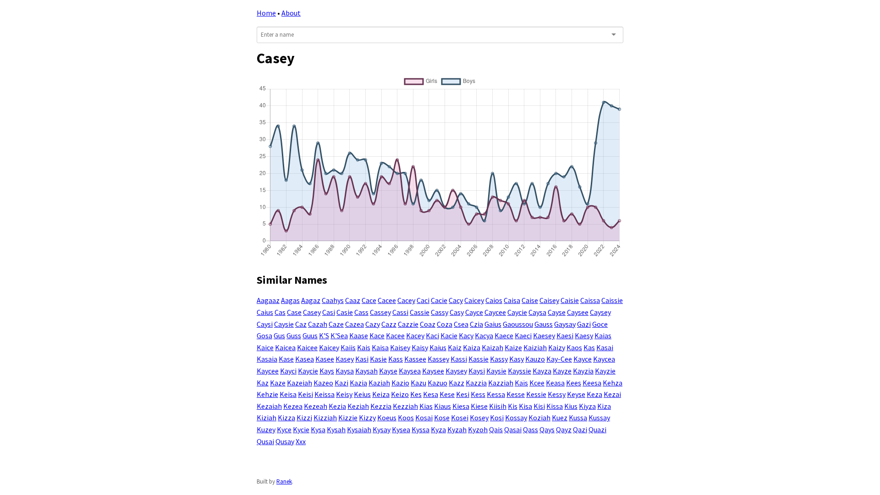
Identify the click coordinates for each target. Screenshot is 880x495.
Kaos (574, 347)
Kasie (378, 358)
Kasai (604, 347)
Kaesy (584, 335)
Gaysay (565, 324)
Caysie (284, 324)
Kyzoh (478, 429)
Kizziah (325, 417)
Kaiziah (535, 347)
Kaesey (544, 335)
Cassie (419, 312)
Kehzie (267, 394)
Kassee (415, 358)
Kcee (536, 382)
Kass (395, 358)
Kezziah (405, 406)
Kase (286, 358)
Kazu (418, 382)
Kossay (516, 417)
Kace (377, 335)
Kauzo (535, 358)
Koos (406, 417)
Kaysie (496, 370)
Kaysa (345, 370)
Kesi (462, 394)
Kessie (536, 394)
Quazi (597, 429)
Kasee (324, 358)
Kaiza (471, 347)
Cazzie (408, 324)
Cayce (474, 312)
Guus (310, 335)
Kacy (466, 335)
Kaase (358, 335)
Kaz (263, 382)
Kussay (599, 417)
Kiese (479, 406)
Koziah (539, 417)
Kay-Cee (559, 358)
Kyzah (457, 429)
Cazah (317, 324)
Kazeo (323, 382)
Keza (594, 394)
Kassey (438, 358)
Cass (361, 312)
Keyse (576, 394)
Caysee (577, 312)
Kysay (381, 429)
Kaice (265, 347)
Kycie (301, 429)
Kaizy (556, 347)
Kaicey (329, 347)
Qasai (513, 429)
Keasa (555, 382)
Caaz (352, 300)
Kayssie (519, 370)
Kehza (612, 382)
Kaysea (410, 370)
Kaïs (521, 382)
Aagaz (310, 300)
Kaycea (604, 358)
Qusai (265, 441)
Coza (444, 324)
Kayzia (583, 370)
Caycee (495, 312)
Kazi (341, 382)
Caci (423, 300)
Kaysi (476, 370)
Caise (530, 300)
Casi (328, 312)
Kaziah (379, 382)
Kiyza (587, 406)
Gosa (264, 335)
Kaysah (366, 370)
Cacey (406, 300)
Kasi (361, 358)
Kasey (345, 358)
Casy (457, 312)
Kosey (479, 417)
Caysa (537, 312)
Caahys (333, 300)
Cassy (439, 312)
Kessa (496, 394)
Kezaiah (269, 406)
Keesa (592, 382)
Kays (326, 370)
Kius (571, 406)
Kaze (278, 382)
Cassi (400, 312)
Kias (426, 406)
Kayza (542, 370)
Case (294, 312)
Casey (312, 312)
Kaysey (456, 370)
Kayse (388, 370)
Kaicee (307, 347)
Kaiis (348, 347)
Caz (301, 324)
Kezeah (315, 406)
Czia (476, 324)
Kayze (562, 370)
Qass (530, 429)
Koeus (386, 417)
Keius (362, 394)
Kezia (337, 406)
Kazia (358, 382)
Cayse (557, 312)
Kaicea (285, 347)
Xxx (301, 441)
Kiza (604, 406)
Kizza (286, 417)
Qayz (564, 429)
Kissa (554, 406)
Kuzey (266, 429)
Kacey (415, 335)
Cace (369, 300)
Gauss (543, 324)
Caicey (474, 300)
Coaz (427, 324)
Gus (279, 335)
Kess (478, 394)
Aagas (290, 300)
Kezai (612, 394)
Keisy (344, 394)
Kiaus (442, 406)
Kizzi (304, 417)
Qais (496, 429)
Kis (512, 406)
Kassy (499, 358)
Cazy (372, 324)
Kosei (459, 417)
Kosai (424, 417)
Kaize (513, 347)
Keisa (288, 394)
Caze (336, 324)
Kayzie (605, 370)
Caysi (265, 324)
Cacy (456, 300)
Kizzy (367, 417)
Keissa (324, 394)
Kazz (456, 382)
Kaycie (308, 370)
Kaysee (433, 370)
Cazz (388, 324)
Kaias (602, 335)
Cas (280, 312)
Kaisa (380, 347)
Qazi (580, 429)
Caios (493, 300)
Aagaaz (268, 300)
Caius (265, 312)
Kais (363, 347)
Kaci (432, 335)
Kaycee (268, 370)
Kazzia (476, 382)
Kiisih (497, 406)
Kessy (557, 394)
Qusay (284, 441)
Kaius (437, 347)
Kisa (525, 406)
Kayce (582, 358)
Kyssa (420, 429)
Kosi (497, 417)
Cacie (439, 300)
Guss (293, 335)
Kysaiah (359, 429)
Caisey (549, 300)
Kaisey (400, 347)
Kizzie (348, 417)
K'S (324, 335)
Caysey (600, 312)
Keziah (358, 406)
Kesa (430, 394)
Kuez (559, 417)
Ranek (284, 481)
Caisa (512, 300)
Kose (442, 417)
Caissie (612, 300)
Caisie (570, 300)
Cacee (387, 300)
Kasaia (267, 358)
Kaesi (564, 335)
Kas (589, 347)
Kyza (438, 429)
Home (266, 12)
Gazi (584, 324)
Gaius (492, 324)
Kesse (515, 394)
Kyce (284, 429)
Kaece (504, 335)
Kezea (292, 406)
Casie (344, 312)
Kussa (578, 417)
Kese (447, 394)
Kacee (395, 335)
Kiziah (266, 417)
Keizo (400, 394)
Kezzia (380, 406)
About (291, 12)
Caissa (590, 300)
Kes (416, 394)
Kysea (401, 429)
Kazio (400, 382)
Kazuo (437, 382)
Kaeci (523, 335)
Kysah (336, 429)
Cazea (354, 324)
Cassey (380, 312)
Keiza (381, 394)
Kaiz (455, 347)
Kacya (484, 335)
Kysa (318, 429)
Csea (461, 324)
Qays (547, 429)
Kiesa (460, 406)
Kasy (516, 358)
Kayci (288, 370)
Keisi (305, 394)
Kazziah (500, 382)
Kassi (459, 358)
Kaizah (492, 347)
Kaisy (420, 347)
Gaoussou (518, 324)
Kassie (478, 358)
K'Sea (339, 335)
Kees (573, 382)
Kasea (304, 358)
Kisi (539, 406)
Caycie (517, 312)
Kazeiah (299, 382)
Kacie (448, 335)
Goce (600, 324)
